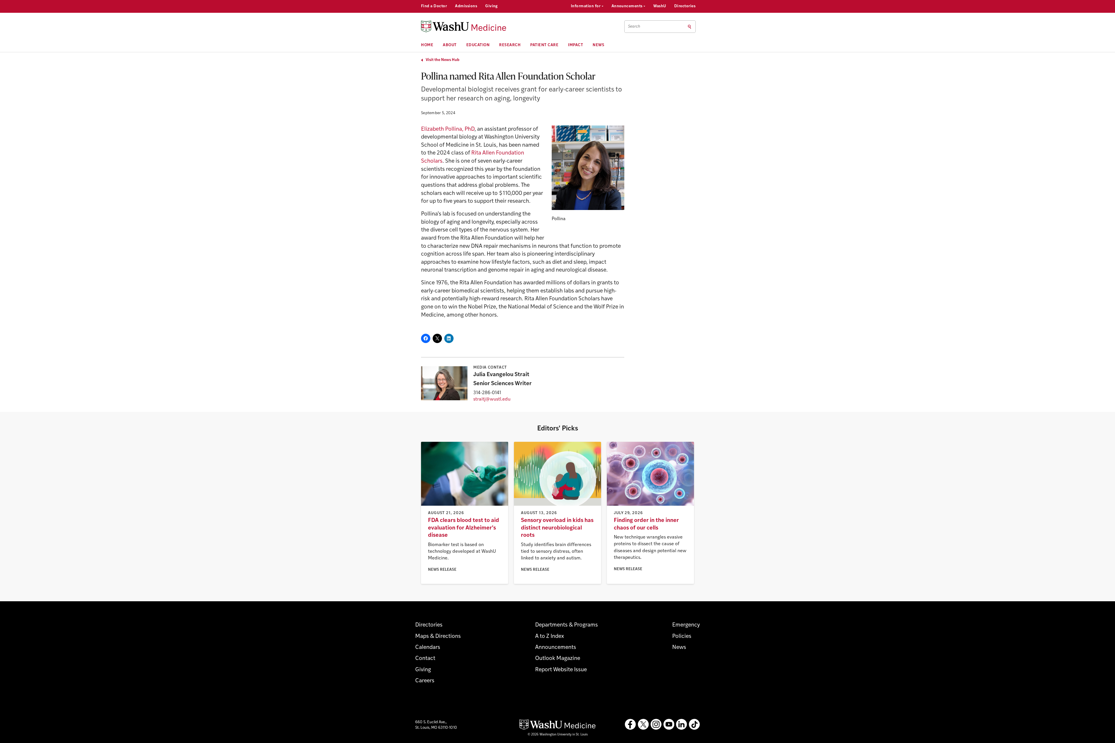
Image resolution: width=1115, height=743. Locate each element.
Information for (586, 6)
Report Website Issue (561, 670)
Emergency (686, 625)
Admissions (466, 6)
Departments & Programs (566, 625)
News (598, 45)
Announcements (628, 6)
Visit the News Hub (442, 60)
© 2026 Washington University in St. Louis (558, 734)
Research (510, 45)
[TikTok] (694, 724)
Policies (681, 636)
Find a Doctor (434, 6)
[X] (643, 724)
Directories (684, 6)
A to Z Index (549, 636)
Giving (491, 6)
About (450, 45)
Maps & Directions (438, 636)
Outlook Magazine (557, 658)
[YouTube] (668, 724)
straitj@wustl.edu (491, 399)
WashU (659, 6)
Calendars (427, 647)
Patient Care (544, 45)
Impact (575, 45)
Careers (424, 681)
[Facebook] (630, 724)
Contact (425, 658)
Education (478, 45)
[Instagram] (655, 724)
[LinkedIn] (681, 724)
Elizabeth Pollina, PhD (447, 129)
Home (427, 45)
